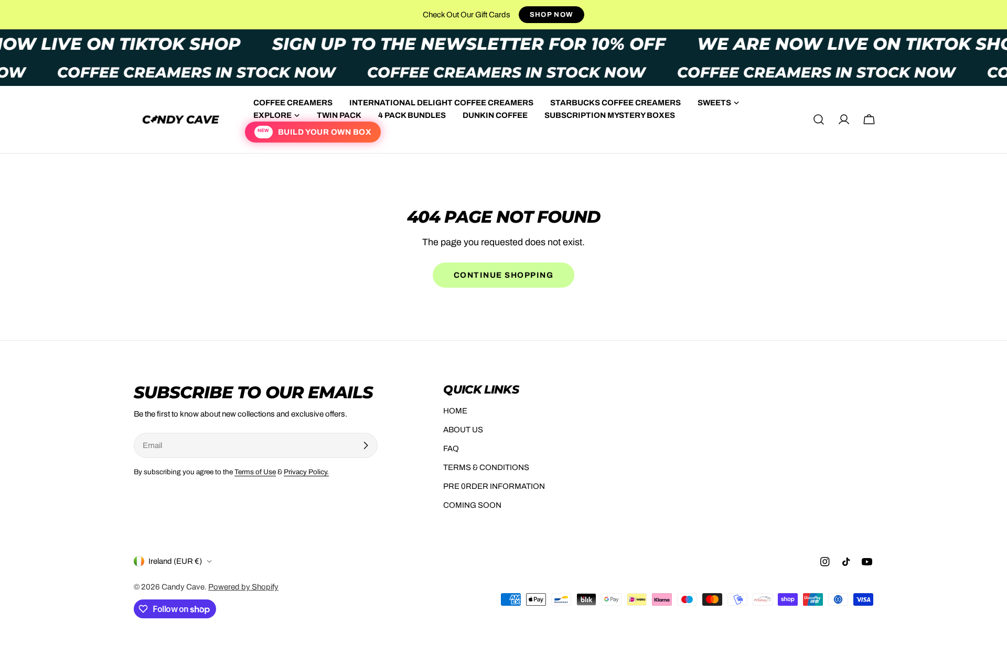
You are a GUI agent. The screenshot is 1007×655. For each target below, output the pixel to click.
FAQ (451, 448)
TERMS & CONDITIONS (486, 467)
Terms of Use (255, 472)
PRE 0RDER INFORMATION (494, 486)
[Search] (818, 119)
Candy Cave (183, 587)
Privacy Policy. (306, 472)
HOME (455, 411)
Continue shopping (504, 275)
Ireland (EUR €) (175, 561)
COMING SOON (472, 505)
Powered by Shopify (243, 587)
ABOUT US (463, 429)
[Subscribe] (366, 445)
